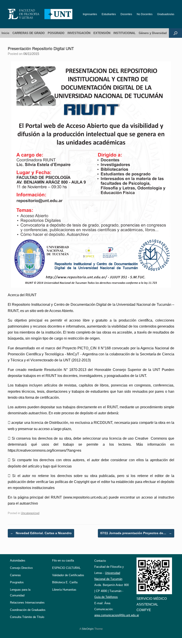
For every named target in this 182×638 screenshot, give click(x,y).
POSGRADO (56, 33)
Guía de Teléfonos (106, 597)
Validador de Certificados (68, 575)
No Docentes (144, 14)
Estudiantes (109, 14)
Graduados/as (165, 14)
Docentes (126, 14)
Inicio (5, 33)
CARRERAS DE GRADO (28, 33)
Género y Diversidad (153, 33)
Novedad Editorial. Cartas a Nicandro (41, 533)
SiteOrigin (88, 629)
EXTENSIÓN (101, 33)
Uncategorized (30, 513)
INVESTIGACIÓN (78, 33)
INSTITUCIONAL (124, 33)
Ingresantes (90, 14)
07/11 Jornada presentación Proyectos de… (136, 533)
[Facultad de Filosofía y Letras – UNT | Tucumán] (40, 14)
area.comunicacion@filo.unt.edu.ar (116, 615)
